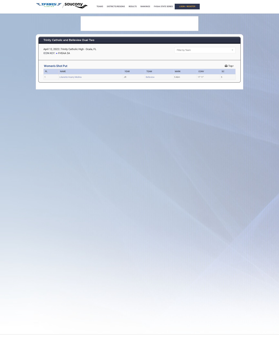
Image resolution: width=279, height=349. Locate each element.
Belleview (150, 77)
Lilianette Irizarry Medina (70, 77)
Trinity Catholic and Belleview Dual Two (68, 40)
